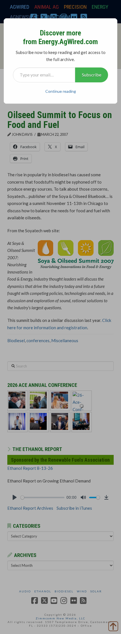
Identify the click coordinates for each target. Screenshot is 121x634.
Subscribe (91, 74)
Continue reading (60, 91)
